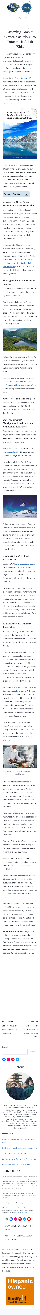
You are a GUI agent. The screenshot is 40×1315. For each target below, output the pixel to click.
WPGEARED (13, 1239)
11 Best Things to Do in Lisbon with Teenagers (9, 1027)
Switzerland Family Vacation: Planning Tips (19, 1148)
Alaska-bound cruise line (14, 879)
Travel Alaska (21, 78)
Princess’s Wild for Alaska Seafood (19, 813)
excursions (12, 452)
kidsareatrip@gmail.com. (20, 1212)
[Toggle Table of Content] (26, 194)
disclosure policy (13, 183)
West (31, 28)
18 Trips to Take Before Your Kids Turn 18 (19, 1159)
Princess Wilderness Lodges (18, 385)
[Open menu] (14, 18)
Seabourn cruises (19, 659)
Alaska (9, 28)
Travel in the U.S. (21, 28)
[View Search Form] (25, 18)
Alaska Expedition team (24, 564)
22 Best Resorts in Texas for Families (17, 1153)
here (7, 1197)
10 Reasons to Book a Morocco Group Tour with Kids (31, 1029)
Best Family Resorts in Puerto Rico (16, 1164)
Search (5, 1047)
